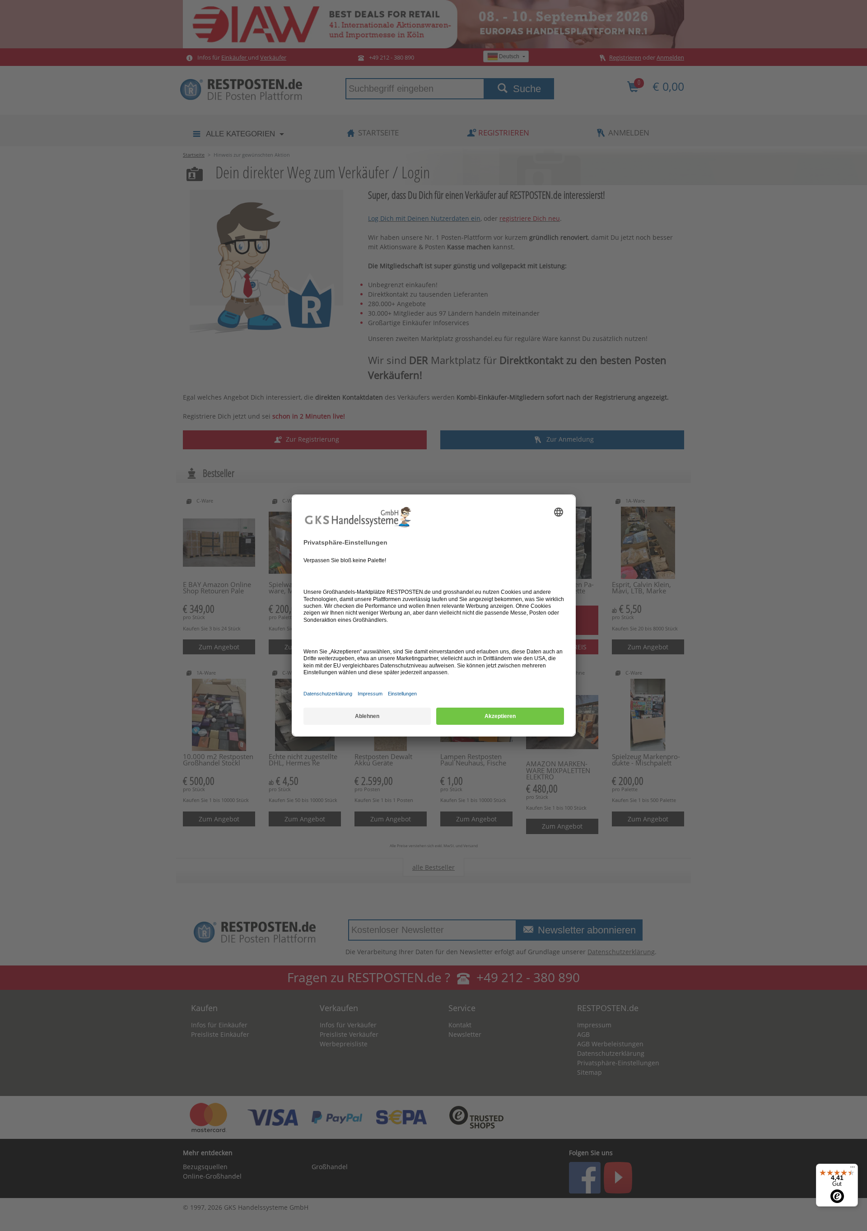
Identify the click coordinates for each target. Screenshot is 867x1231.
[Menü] (852, 1169)
